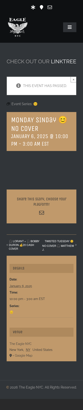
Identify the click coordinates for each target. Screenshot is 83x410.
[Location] (41, 7)
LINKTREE (63, 61)
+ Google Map (23, 355)
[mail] (50, 7)
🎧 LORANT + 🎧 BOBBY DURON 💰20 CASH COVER (24, 244)
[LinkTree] (33, 7)
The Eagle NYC (21, 344)
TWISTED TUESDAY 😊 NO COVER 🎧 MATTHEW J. (58, 245)
